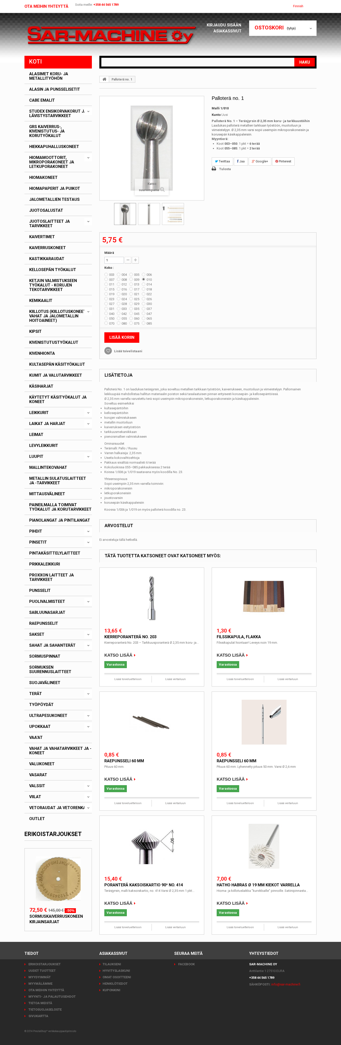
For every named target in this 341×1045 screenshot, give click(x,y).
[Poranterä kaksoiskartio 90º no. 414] (151, 846)
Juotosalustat (46, 210)
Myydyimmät (39, 977)
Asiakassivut (227, 31)
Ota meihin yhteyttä (46, 6)
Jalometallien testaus (54, 199)
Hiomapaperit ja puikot (54, 188)
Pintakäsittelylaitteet (54, 553)
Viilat (35, 797)
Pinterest (284, 161)
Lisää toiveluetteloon (128, 679)
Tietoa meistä (40, 1003)
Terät (35, 694)
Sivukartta (38, 1016)
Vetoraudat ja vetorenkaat (60, 808)
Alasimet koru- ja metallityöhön (48, 76)
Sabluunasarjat (47, 612)
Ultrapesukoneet (48, 715)
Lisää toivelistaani (127, 351)
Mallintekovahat (48, 467)
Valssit (37, 786)
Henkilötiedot (115, 983)
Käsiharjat (41, 386)
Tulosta (225, 169)
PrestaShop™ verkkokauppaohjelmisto (54, 1031)
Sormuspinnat (44, 656)
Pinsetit (38, 542)
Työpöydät (41, 704)
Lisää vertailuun (175, 679)
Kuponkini (111, 990)
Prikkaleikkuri (44, 564)
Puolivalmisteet (47, 601)
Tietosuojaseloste (45, 1009)
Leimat (36, 434)
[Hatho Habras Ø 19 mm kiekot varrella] (264, 846)
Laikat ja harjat (47, 423)
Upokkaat (40, 726)
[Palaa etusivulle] (104, 79)
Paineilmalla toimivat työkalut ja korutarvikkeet (60, 507)
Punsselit (40, 590)
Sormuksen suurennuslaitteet (50, 669)
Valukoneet (42, 764)
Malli (216, 108)
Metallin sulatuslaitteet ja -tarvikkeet (57, 480)
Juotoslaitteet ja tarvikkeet (49, 223)
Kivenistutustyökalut (53, 342)
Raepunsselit (43, 623)
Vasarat (38, 775)
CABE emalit (42, 100)
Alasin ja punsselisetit (54, 89)
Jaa (242, 161)
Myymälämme (40, 983)
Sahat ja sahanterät (52, 645)
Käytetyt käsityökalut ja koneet (58, 399)
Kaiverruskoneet (47, 248)
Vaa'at (36, 737)
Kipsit (35, 331)
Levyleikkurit (43, 445)
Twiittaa (224, 161)
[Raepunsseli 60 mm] (151, 722)
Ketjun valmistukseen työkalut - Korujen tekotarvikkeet (53, 285)
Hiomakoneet (43, 177)
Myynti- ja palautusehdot (52, 996)
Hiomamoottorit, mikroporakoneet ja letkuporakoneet (51, 162)
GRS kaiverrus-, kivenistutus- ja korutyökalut (47, 131)
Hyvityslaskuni (116, 971)
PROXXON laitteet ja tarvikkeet (51, 577)
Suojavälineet (44, 683)
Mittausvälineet (47, 494)
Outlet (37, 819)
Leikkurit (39, 413)
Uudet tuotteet (42, 971)
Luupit (36, 456)
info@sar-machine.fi (285, 984)
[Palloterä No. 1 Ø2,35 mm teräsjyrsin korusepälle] (125, 214)
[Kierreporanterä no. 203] (151, 598)
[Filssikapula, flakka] (264, 598)
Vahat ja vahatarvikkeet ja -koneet (60, 750)
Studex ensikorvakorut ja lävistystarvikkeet (58, 113)
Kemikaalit (40, 300)
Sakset (36, 634)
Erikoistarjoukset (53, 834)
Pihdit (35, 531)
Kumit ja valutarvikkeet (55, 375)
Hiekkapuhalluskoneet (54, 146)
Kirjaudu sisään (224, 25)
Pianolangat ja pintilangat (59, 520)
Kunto (216, 115)
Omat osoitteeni (117, 977)
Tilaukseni (112, 964)
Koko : (109, 268)
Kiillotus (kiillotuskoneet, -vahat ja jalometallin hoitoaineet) (59, 316)
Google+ (261, 161)
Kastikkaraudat (46, 259)
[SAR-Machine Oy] (111, 35)
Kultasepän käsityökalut (57, 364)
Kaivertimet (42, 237)
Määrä (109, 253)
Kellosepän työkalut (52, 270)
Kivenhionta (42, 353)
